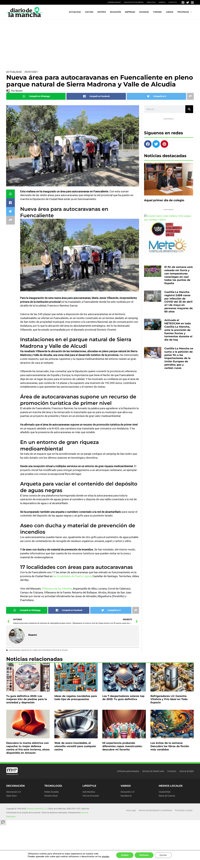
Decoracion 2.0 (13, 792)
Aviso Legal (131, 810)
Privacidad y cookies (183, 810)
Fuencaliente (47, 650)
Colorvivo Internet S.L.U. (37, 809)
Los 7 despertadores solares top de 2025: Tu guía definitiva (123, 698)
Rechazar (144, 855)
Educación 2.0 (127, 792)
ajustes (105, 856)
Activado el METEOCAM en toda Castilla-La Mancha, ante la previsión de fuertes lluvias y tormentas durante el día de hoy (178, 330)
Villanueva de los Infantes (57, 588)
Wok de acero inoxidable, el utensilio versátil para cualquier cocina (75, 746)
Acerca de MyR (186, 771)
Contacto (172, 2)
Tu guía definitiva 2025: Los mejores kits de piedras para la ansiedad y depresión (26, 699)
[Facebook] (183, 2)
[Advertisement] (100, 43)
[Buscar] (189, 109)
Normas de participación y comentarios (155, 810)
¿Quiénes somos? (114, 2)
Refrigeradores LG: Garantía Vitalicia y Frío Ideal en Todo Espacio (169, 699)
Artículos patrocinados (128, 771)
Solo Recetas (88, 792)
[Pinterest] (192, 2)
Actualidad (14, 72)
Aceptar (125, 855)
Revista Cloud (51, 795)
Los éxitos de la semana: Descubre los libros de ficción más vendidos (169, 746)
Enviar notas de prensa (134, 2)
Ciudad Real (164, 792)
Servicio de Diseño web (153, 771)
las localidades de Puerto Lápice (71, 576)
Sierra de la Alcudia (60, 650)
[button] (190, 12)
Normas (162, 2)
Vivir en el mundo (90, 795)
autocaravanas (14, 650)
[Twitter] (187, 2)
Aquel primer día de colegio (164, 200)
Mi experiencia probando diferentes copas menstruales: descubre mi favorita (122, 746)
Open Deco (11, 795)
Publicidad (151, 2)
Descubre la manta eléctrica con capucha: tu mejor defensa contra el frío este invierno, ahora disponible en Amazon (28, 747)
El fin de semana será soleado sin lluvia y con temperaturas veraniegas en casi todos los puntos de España (178, 275)
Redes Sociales (51, 792)
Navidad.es (126, 795)
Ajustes (163, 855)
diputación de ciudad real (31, 650)
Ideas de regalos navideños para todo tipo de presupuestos (75, 698)
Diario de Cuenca (167, 795)
